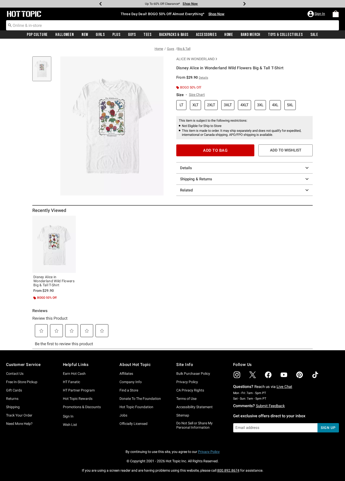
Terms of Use (186, 399)
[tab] (43, 71)
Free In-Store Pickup (21, 382)
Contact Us (14, 373)
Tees (147, 34)
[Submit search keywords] (10, 25)
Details (186, 168)
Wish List (70, 425)
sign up (328, 428)
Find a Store (128, 390)
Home (228, 34)
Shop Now (190, 4)
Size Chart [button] (197, 95)
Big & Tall (183, 49)
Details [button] (203, 77)
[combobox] (172, 25)
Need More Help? (19, 424)
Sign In (68, 416)
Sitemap (182, 415)
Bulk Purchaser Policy (193, 373)
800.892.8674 (228, 470)
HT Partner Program (79, 390)
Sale (314, 34)
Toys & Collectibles (285, 34)
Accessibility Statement (194, 407)
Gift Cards (14, 390)
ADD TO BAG (215, 150)
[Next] (244, 4)
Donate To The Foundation (140, 399)
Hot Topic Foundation (136, 407)
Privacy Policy (187, 382)
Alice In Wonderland (195, 59)
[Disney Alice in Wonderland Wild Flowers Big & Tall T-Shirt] (54, 244)
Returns (12, 399)
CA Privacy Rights (190, 390)
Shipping (13, 407)
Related (186, 190)
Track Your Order (19, 415)
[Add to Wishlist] (70, 220)
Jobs (123, 415)
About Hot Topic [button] (135, 364)
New (85, 34)
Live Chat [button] (284, 386)
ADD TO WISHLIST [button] (285, 150)
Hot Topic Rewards (77, 399)
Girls (100, 34)
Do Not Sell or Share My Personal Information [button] (194, 425)
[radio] (181, 105)
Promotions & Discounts (82, 407)
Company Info (130, 382)
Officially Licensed (133, 424)
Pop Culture (37, 34)
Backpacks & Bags (173, 34)
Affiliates (126, 373)
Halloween (64, 34)
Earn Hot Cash (74, 373)
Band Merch (250, 34)
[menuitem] (335, 14)
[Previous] (100, 4)
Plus (116, 34)
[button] (317, 14)
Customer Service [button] (23, 364)
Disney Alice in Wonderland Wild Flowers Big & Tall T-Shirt (54, 281)
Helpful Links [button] (76, 364)
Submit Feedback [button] (270, 406)
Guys (132, 34)
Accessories (206, 34)
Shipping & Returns (196, 179)
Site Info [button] (184, 364)
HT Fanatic (71, 382)
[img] (237, 375)
